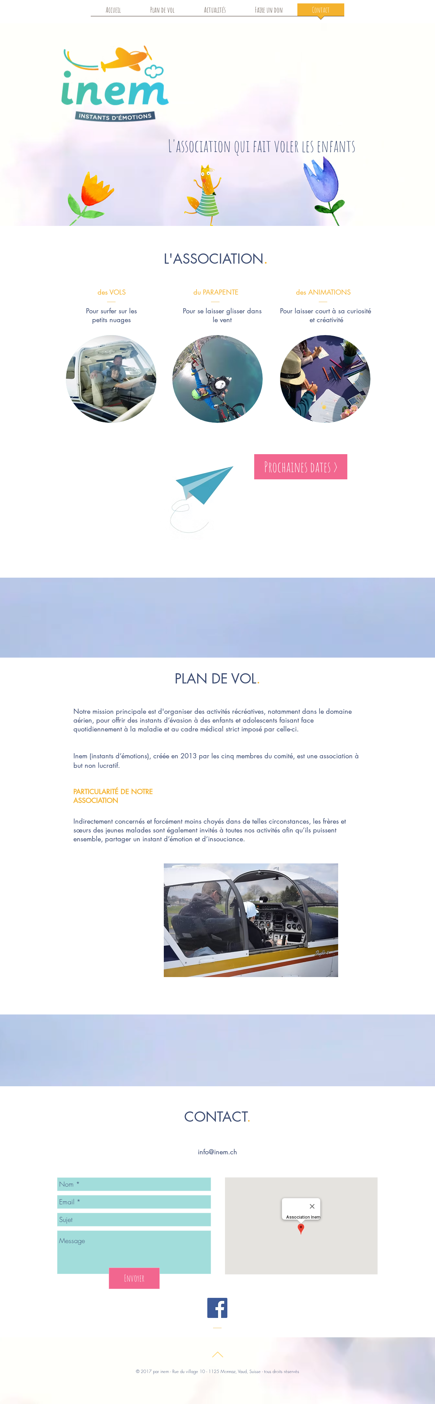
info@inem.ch (217, 1151)
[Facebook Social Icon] (217, 1308)
